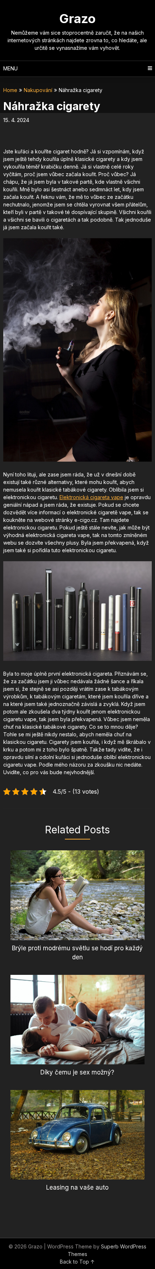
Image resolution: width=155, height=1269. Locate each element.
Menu (10, 68)
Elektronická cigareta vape (91, 497)
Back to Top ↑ (77, 1262)
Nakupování (38, 90)
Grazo (77, 18)
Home (10, 90)
